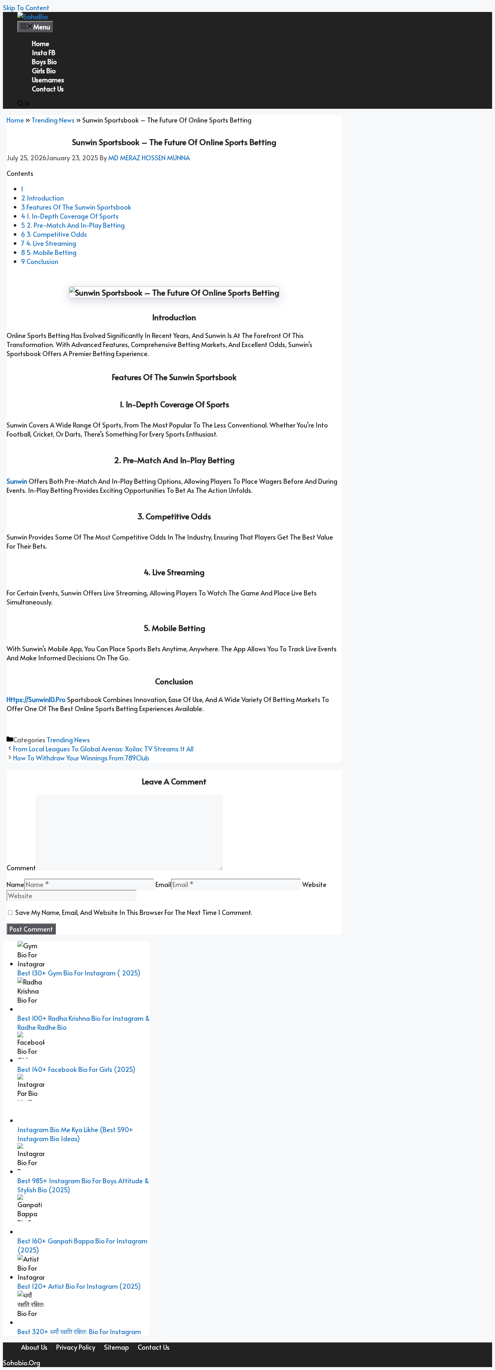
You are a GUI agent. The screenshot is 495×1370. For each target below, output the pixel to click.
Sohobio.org (21, 1362)
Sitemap (116, 1347)
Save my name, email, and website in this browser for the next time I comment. (133, 912)
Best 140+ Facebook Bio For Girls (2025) (76, 1069)
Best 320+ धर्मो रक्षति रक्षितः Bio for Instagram (79, 1331)
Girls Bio (44, 70)
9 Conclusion (39, 261)
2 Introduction (42, 197)
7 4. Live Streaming (48, 243)
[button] (23, 104)
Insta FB (43, 52)
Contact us (48, 88)
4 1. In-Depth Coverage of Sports (69, 215)
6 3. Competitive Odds (54, 234)
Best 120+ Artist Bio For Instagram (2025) (79, 1286)
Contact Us (154, 1347)
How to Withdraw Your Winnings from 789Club (81, 757)
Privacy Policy (75, 1347)
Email (163, 884)
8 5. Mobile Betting (48, 252)
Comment (21, 867)
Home (40, 43)
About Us (34, 1347)
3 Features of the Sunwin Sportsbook (76, 206)
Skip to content (26, 7)
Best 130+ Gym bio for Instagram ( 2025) (79, 972)
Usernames (48, 79)
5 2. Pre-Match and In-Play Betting (73, 225)
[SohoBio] (32, 16)
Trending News (53, 119)
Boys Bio (44, 61)
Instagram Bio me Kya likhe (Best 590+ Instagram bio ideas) (75, 1134)
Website (314, 884)
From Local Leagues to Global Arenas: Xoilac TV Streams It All (103, 748)
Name (15, 884)
